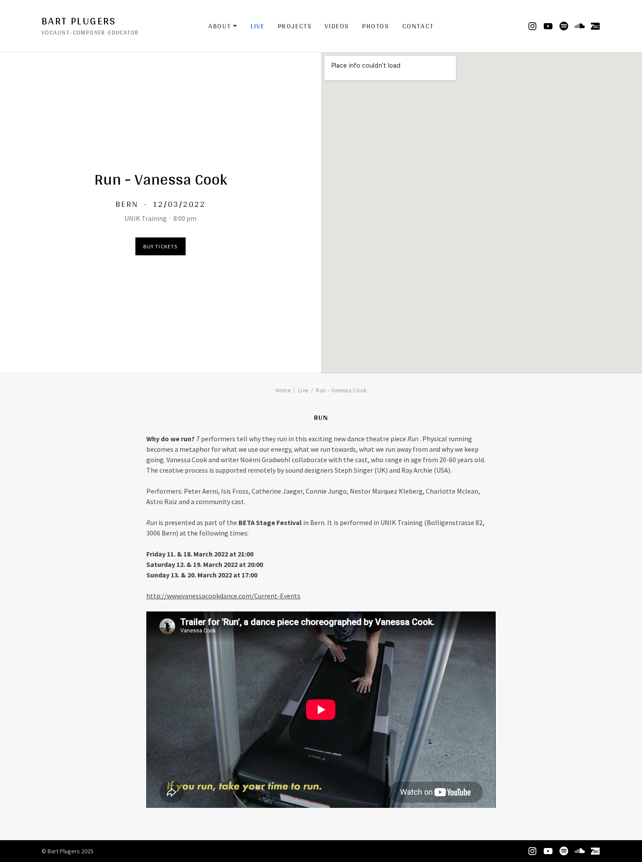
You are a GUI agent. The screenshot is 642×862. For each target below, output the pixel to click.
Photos (375, 26)
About (223, 26)
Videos (336, 26)
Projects (295, 26)
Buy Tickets (160, 246)
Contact (418, 26)
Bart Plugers (78, 21)
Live (257, 26)
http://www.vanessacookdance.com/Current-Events (223, 595)
